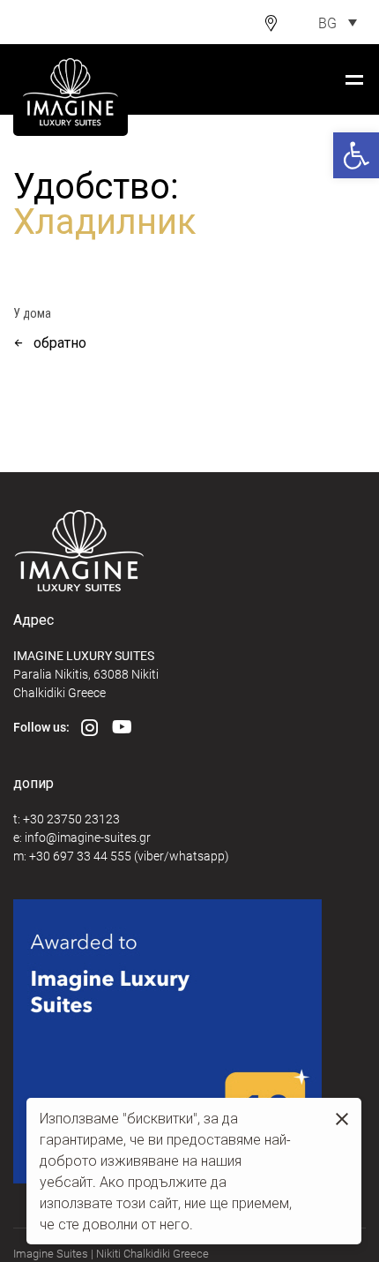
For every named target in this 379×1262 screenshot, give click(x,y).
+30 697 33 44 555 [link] (80, 855)
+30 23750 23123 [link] (71, 818)
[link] (356, 155)
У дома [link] (32, 313)
